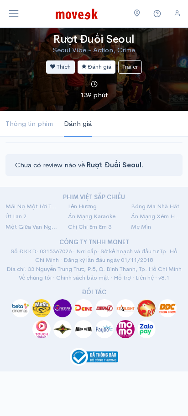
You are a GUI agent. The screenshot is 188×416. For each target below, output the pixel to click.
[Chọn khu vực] (137, 13)
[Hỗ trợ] (157, 14)
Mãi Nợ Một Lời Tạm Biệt (31, 206)
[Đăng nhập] (177, 13)
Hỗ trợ (122, 277)
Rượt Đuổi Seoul (94, 39)
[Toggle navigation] (13, 13)
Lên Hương (82, 206)
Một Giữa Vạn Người (31, 227)
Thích (63, 66)
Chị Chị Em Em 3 (89, 227)
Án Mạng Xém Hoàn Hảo (157, 216)
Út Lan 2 (15, 216)
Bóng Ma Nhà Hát (155, 206)
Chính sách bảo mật (82, 277)
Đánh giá (98, 66)
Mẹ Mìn (141, 227)
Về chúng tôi (35, 277)
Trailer (130, 66)
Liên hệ (145, 277)
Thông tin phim (29, 123)
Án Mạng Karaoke (91, 216)
